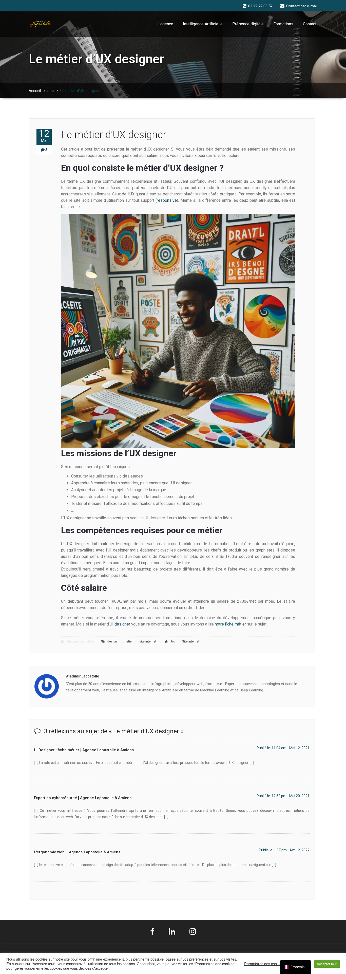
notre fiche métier (230, 624)
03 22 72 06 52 (260, 6)
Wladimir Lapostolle (80, 641)
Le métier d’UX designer (113, 135)
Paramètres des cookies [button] (263, 963)
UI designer (120, 624)
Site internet (190, 641)
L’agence (165, 24)
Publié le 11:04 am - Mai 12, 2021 (283, 748)
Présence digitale (248, 24)
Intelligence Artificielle (203, 24)
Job (50, 90)
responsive (167, 200)
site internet (147, 641)
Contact (309, 24)
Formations (283, 24)
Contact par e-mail (301, 6)
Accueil (35, 90)
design (112, 641)
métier (128, 641)
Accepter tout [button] (327, 963)
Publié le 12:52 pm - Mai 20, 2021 (283, 796)
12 (44, 136)
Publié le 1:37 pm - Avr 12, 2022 (284, 850)
